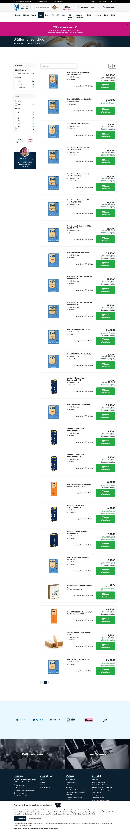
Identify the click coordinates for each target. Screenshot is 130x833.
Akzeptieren (20, 819)
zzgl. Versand (111, 77)
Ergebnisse (19, 140)
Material (18, 101)
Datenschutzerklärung (30, 828)
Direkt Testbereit (21, 70)
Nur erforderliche (35, 819)
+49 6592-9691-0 (43, 1)
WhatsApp (103, 1)
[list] (110, 66)
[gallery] (114, 66)
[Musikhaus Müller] (21, 7)
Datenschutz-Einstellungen (48, 828)
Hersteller (18, 78)
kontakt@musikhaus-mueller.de (24, 1)
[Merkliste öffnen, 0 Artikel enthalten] (98, 7)
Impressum (17, 828)
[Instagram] (115, 1)
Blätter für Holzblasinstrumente (29, 43)
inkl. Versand (111, 484)
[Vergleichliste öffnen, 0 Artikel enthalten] (92, 7)
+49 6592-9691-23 (21, 796)
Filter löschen (30, 140)
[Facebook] (111, 1)
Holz (15, 43)
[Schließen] (127, 25)
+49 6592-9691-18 (25, 162)
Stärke (17, 108)
